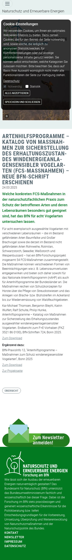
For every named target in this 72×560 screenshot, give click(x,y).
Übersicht (11, 390)
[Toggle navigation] (7, 3)
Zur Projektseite (12, 371)
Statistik (35, 86)
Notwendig (15, 86)
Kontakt (11, 533)
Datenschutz (15, 546)
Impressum (13, 542)
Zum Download (12, 338)
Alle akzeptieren (16, 93)
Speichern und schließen (22, 102)
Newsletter (14, 537)
